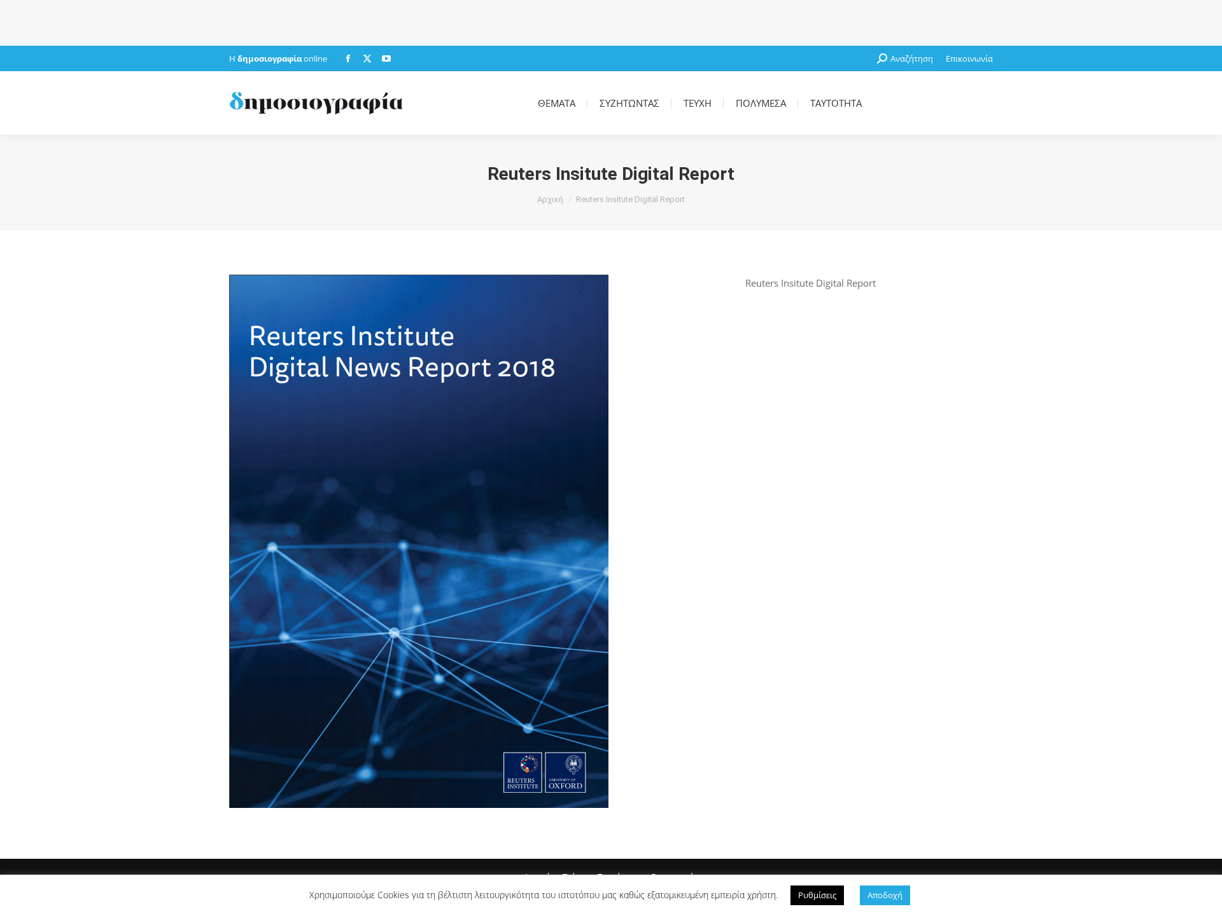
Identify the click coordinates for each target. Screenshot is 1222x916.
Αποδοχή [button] (884, 895)
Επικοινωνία (969, 58)
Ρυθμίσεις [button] (817, 895)
